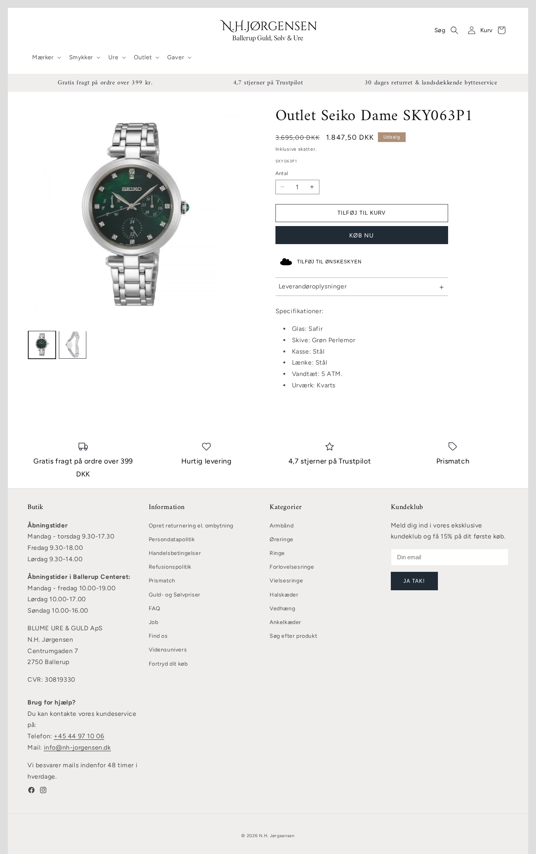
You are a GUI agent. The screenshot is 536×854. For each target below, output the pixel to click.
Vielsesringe (286, 580)
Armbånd (282, 525)
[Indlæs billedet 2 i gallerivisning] (72, 344)
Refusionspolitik (170, 567)
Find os (158, 636)
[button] (45, 57)
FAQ (154, 608)
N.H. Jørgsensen (277, 835)
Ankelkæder (285, 622)
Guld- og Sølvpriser (175, 594)
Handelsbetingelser (175, 553)
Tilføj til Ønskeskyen (329, 262)
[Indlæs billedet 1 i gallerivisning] (42, 344)
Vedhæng (282, 608)
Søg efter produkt (293, 636)
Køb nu (361, 235)
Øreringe (282, 539)
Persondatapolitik (172, 539)
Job (154, 622)
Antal (281, 173)
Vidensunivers (168, 649)
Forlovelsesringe (292, 567)
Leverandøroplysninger (313, 286)
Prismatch (162, 580)
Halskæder (284, 594)
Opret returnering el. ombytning (191, 525)
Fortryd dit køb (168, 664)
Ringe (277, 553)
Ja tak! (414, 581)
